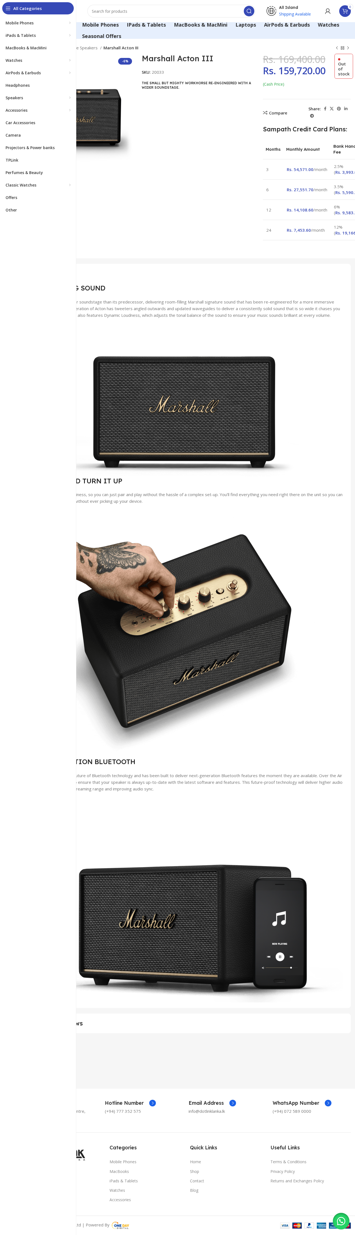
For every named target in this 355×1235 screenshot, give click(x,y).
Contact (197, 1180)
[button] (341, 1221)
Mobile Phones (123, 1161)
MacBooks (119, 1171)
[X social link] (331, 108)
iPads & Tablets (124, 1180)
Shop (194, 1171)
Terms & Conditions (288, 1161)
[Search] (249, 11)
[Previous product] (337, 48)
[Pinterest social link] (339, 108)
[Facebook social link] (325, 108)
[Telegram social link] (312, 115)
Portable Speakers (80, 47)
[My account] (327, 11)
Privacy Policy (282, 1171)
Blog (194, 1190)
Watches (117, 1190)
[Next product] (348, 48)
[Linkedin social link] (346, 108)
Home (195, 1161)
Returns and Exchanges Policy (297, 1180)
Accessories (120, 1199)
